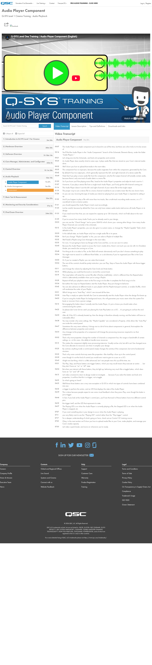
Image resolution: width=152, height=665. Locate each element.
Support (84, 469)
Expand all (21, 134)
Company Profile (6, 473)
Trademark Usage (128, 495)
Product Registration (88, 482)
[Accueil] (7, 3)
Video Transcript (61, 126)
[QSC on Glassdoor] (95, 445)
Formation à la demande (24, 3)
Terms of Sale (127, 473)
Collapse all (9, 134)
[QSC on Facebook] (57, 445)
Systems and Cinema (48, 478)
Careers (3, 469)
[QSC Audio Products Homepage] (76, 514)
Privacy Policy (127, 478)
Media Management (14, 186)
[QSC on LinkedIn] (63, 445)
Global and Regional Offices (51, 469)
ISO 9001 (126, 500)
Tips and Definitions (97, 126)
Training (84, 487)
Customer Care (86, 473)
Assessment (12, 190)
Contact (51, 3)
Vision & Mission (6, 478)
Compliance (126, 491)
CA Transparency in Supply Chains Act (136, 487)
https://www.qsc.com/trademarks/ (95, 538)
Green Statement (128, 504)
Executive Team (5, 482)
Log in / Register (145, 3)
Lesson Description (78, 126)
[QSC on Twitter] (71, 445)
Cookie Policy (127, 482)
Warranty (84, 478)
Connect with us (46, 482)
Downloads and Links (116, 126)
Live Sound (45, 473)
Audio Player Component (17, 182)
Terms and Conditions (130, 469)
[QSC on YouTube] (79, 445)
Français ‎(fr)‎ (62, 3)
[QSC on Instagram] (87, 445)
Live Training (41, 3)
